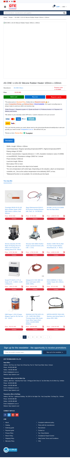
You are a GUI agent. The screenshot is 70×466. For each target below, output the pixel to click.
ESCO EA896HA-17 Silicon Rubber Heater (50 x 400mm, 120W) (55, 282)
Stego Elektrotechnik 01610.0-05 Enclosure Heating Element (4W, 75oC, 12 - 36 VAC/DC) (34, 209)
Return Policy (9, 435)
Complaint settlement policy (46, 422)
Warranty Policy (9, 441)
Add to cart (13, 97)
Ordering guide (9, 427)
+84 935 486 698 (12, 367)
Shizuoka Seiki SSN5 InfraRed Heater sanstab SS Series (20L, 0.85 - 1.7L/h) (35, 245)
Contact (14, 218)
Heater (11, 17)
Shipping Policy (9, 438)
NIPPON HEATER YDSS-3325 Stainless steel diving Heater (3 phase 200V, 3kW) (56, 316)
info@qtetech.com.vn (13, 372)
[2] (49, 337)
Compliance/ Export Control (46, 435)
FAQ (39, 441)
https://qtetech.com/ (14, 374)
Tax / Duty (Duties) (43, 433)
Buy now (35, 97)
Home (5, 17)
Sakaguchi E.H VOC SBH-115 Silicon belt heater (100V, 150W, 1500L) (34, 282)
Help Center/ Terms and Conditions (48, 438)
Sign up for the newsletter (54, 352)
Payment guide (9, 430)
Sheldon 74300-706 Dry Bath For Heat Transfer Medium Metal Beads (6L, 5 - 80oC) (55, 245)
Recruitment (41, 427)
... (45, 337)
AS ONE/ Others (18, 88)
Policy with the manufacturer (46, 425)
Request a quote (56, 97)
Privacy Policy (9, 433)
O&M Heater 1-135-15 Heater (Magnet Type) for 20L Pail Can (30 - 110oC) (14, 316)
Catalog (7, 425)
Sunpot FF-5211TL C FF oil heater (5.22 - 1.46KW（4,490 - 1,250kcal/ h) (14, 282)
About (7, 422)
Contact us (41, 430)
